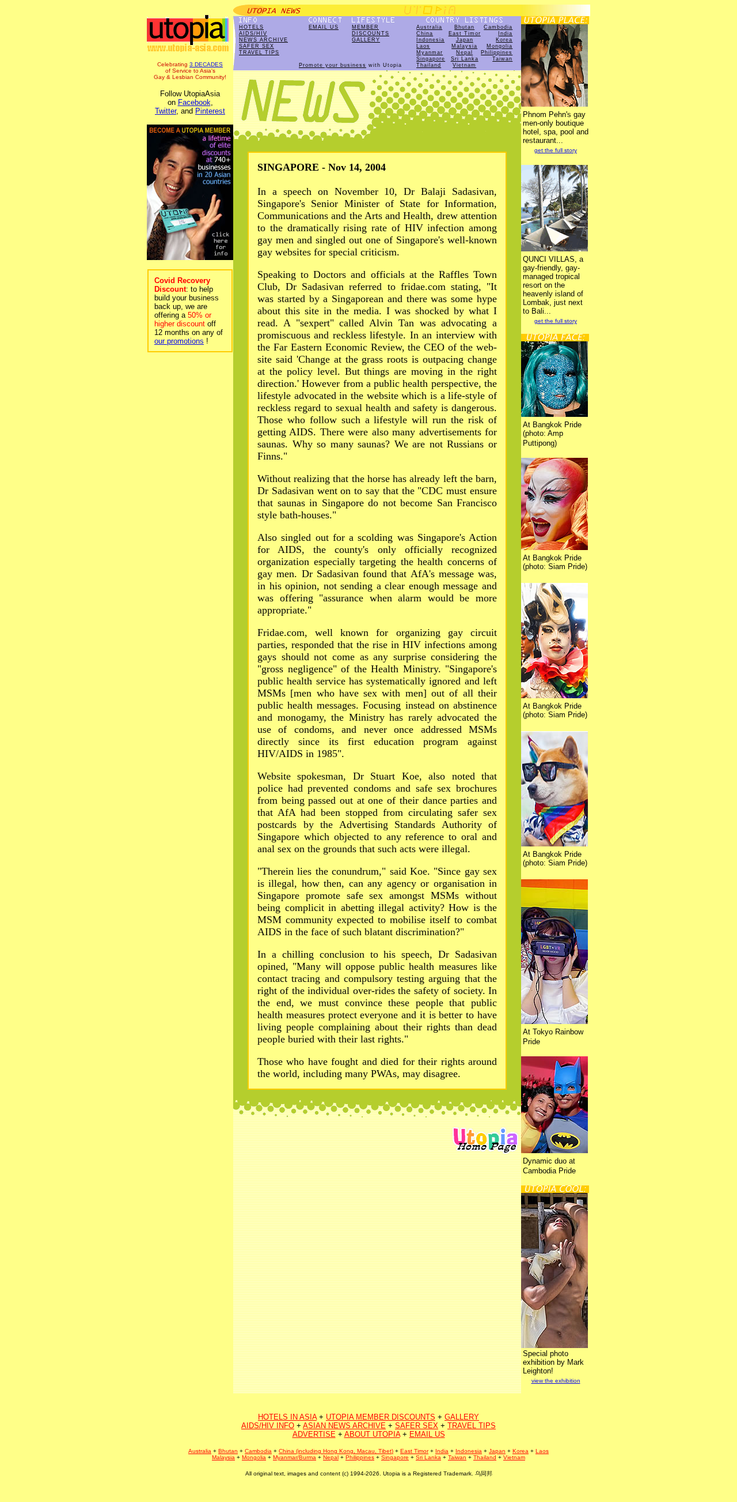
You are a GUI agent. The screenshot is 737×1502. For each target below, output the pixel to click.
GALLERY (366, 40)
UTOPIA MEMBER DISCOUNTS (380, 1417)
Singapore (430, 59)
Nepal (464, 52)
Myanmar (429, 52)
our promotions (179, 341)
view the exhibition (555, 1380)
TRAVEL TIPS (259, 52)
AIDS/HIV (253, 33)
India (505, 33)
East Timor (465, 33)
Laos (423, 46)
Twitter (165, 111)
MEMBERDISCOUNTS (370, 30)
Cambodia (498, 27)
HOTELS (251, 27)
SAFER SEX (256, 46)
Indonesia (430, 40)
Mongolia (499, 46)
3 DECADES (206, 64)
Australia (429, 27)
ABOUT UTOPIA (372, 1434)
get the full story (555, 150)
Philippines (496, 52)
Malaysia (464, 46)
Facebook (194, 102)
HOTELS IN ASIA (287, 1417)
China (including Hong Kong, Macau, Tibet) (336, 1451)
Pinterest (210, 111)
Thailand (428, 65)
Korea (504, 40)
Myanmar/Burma (294, 1457)
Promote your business (332, 65)
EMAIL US (324, 27)
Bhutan (464, 27)
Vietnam (464, 65)
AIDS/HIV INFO (267, 1425)
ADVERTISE (314, 1434)
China (424, 33)
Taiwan (502, 59)
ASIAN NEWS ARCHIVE (344, 1425)
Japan (464, 40)
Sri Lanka (464, 59)
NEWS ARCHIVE (263, 40)
